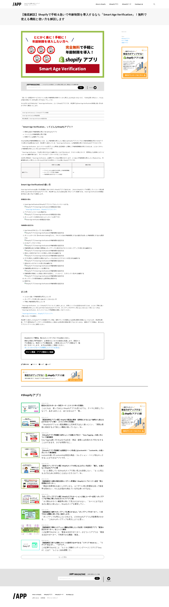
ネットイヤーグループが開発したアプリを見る (41, 347)
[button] (154, 4)
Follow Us (93, 87)
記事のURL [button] (26, 364)
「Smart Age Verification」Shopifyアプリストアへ (41, 209)
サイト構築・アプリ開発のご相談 (39, 352)
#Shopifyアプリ (126, 38)
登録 (81, 87)
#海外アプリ (125, 42)
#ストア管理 (125, 40)
